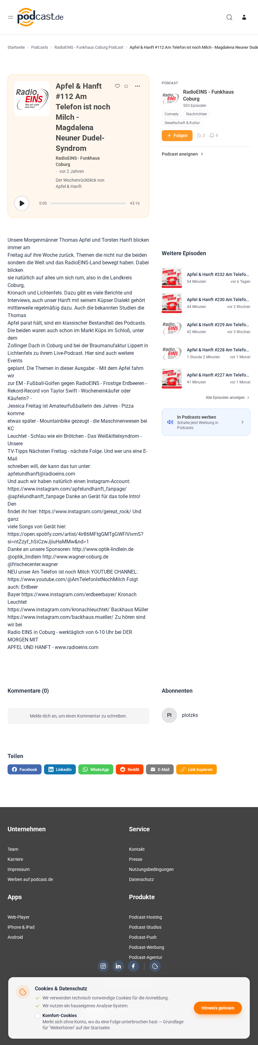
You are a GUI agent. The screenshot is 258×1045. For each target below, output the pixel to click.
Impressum (19, 869)
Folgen (181, 135)
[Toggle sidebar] (10, 17)
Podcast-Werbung (146, 947)
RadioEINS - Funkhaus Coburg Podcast (88, 47)
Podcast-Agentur (145, 957)
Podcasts (39, 47)
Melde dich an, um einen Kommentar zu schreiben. (78, 715)
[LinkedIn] (118, 966)
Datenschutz (141, 879)
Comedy (172, 114)
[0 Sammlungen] (126, 86)
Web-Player (19, 917)
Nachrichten (196, 114)
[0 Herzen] (117, 86)
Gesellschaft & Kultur (182, 123)
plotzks (190, 715)
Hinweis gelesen (217, 1007)
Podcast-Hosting (145, 917)
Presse (135, 859)
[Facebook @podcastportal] (133, 966)
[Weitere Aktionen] (137, 86)
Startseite (16, 47)
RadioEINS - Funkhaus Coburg (78, 161)
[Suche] (229, 17)
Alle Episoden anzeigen (225, 397)
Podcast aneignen (180, 154)
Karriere (15, 859)
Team (13, 849)
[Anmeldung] (244, 17)
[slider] (88, 203)
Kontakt (137, 849)
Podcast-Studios (145, 927)
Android (15, 937)
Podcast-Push (143, 937)
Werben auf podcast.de (30, 879)
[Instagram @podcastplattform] (103, 966)
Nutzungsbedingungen (151, 869)
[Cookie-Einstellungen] (155, 966)
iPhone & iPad (21, 927)
